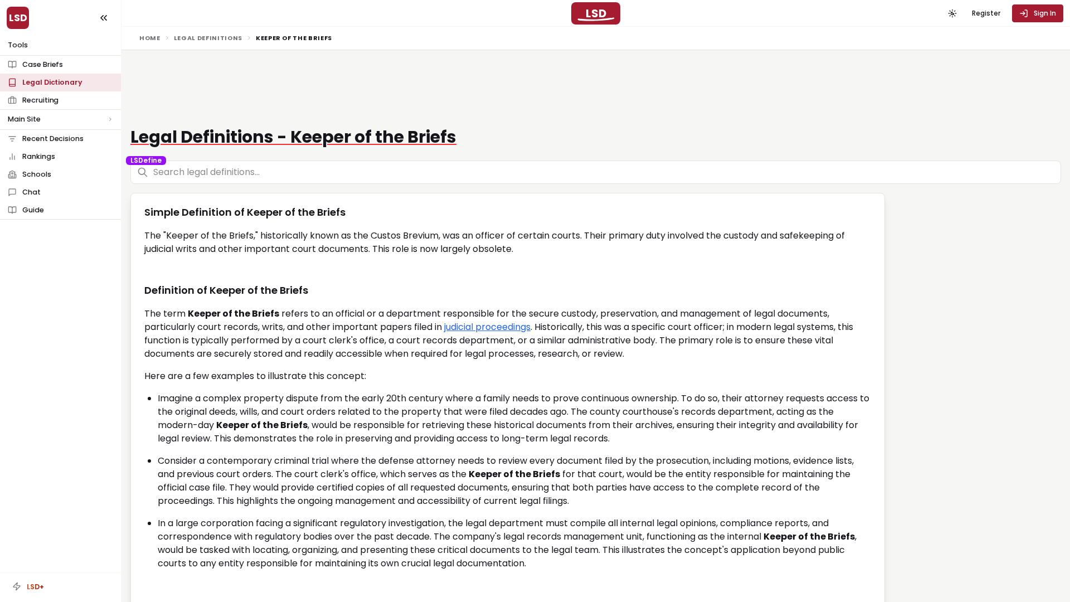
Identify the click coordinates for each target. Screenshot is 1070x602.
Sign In (1045, 13)
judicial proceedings (487, 327)
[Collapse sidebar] (103, 18)
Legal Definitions (208, 37)
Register (986, 13)
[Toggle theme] (952, 13)
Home (149, 37)
